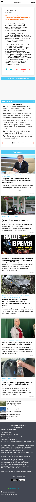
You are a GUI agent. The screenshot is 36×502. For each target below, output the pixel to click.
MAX (16, 70)
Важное (4, 175)
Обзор (22, 295)
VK (29, 70)
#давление (4, 340)
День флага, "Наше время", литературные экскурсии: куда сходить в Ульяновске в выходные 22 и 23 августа (17, 260)
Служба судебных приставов (9, 494)
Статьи (21, 175)
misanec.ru (30, 441)
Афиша (3, 255)
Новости (9, 175)
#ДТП (9, 297)
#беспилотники (6, 176)
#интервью (11, 340)
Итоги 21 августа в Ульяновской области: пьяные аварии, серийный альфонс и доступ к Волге (17, 384)
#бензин (4, 218)
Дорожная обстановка (7, 295)
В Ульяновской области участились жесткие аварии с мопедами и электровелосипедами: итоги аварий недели (16, 302)
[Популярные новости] (32, 102)
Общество (15, 175)
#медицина (18, 340)
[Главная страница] (17, 2)
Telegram (23, 70)
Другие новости (18, 143)
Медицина (4, 339)
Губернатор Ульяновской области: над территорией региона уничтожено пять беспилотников (16, 180)
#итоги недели (16, 297)
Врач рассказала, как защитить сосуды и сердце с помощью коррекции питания (17, 343)
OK (23, 72)
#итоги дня (4, 380)
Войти (33, 2)
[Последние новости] (29, 102)
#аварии (4, 297)
